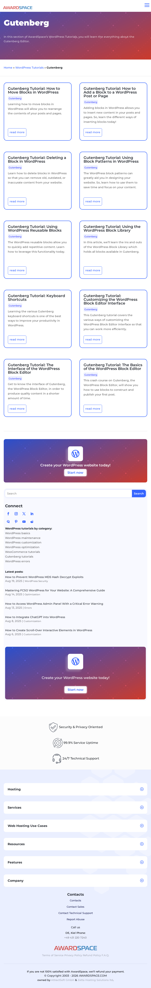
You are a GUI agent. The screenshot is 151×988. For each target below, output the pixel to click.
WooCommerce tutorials (22, 552)
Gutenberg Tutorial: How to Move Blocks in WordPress (34, 90)
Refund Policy (92, 955)
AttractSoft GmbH (62, 980)
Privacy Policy (73, 955)
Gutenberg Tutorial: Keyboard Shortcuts (36, 298)
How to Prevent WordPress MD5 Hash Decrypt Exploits (44, 577)
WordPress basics (17, 533)
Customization (32, 621)
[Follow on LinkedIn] (32, 514)
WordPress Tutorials (29, 67)
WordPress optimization (22, 547)
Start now (75, 472)
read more (17, 132)
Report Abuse (76, 919)
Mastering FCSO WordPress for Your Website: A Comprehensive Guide (55, 590)
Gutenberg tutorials (19, 556)
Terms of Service (53, 955)
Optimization (32, 594)
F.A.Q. (105, 955)
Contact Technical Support (75, 913)
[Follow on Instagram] (16, 514)
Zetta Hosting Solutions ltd (95, 980)
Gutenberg (15, 98)
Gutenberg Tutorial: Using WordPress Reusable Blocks (35, 228)
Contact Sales (75, 906)
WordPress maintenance (23, 538)
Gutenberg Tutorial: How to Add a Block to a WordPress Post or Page (110, 92)
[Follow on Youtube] (24, 521)
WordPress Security (36, 581)
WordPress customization (23, 542)
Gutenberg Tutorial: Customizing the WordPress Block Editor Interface (110, 299)
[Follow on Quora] (8, 521)
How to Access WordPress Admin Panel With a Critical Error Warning (54, 603)
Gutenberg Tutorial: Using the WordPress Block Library (112, 228)
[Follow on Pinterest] (16, 521)
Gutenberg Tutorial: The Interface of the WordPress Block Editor (34, 369)
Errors (28, 607)
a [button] (147, 5)
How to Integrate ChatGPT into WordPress (35, 617)
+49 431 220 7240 (75, 937)
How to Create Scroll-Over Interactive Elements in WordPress (48, 630)
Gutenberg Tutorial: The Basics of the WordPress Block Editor (113, 367)
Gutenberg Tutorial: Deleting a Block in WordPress (37, 159)
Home (8, 67)
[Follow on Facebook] (8, 514)
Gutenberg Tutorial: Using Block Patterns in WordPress (111, 159)
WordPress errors (17, 561)
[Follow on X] (24, 514)
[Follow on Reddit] (32, 521)
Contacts (75, 900)
